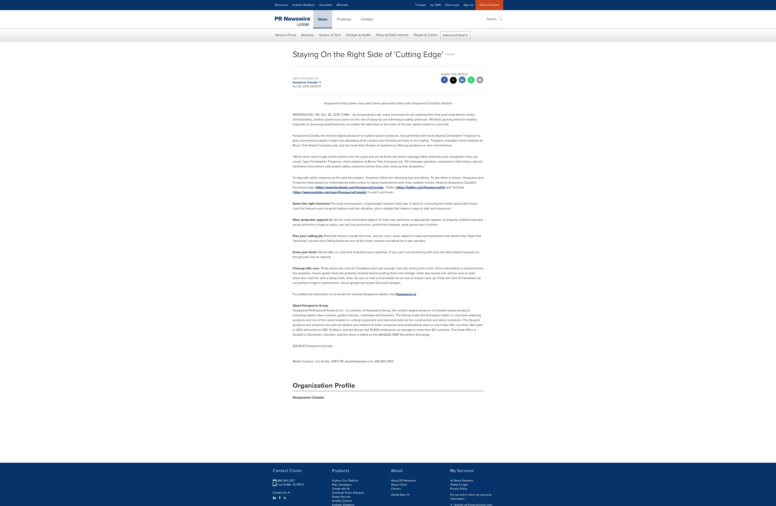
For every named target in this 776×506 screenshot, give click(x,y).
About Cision (399, 485)
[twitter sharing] (453, 81)
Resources (281, 5)
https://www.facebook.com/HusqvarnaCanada (349, 187)
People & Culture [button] (426, 35)
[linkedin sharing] (462, 80)
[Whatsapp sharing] (471, 80)
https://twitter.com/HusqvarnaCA (420, 187)
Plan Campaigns (342, 485)
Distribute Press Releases (348, 493)
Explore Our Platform (345, 480)
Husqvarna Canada (308, 397)
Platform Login (459, 485)
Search (492, 19)
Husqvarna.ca (406, 294)
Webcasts (342, 5)
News (322, 19)
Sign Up (468, 5)
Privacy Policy (458, 489)
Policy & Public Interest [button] (392, 35)
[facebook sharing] (444, 80)
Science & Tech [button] (330, 35)
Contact (367, 19)
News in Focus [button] (285, 35)
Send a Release (489, 5)
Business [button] (307, 35)
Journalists (325, 5)
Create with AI (340, 489)
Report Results (341, 497)
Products (344, 19)
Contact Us (280, 493)
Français (420, 5)
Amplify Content (342, 501)
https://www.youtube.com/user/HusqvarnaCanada (329, 192)
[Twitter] (284, 498)
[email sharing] (480, 80)
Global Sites (399, 495)
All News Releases (461, 480)
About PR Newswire (403, 480)
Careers (396, 489)
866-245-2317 (285, 480)
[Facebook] (280, 498)
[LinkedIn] (275, 498)
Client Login (452, 5)
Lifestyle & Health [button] (358, 35)
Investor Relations (303, 5)
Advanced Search (455, 35)
